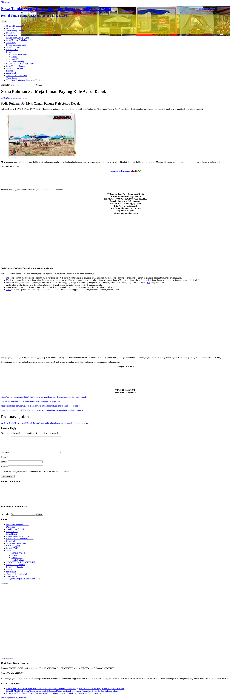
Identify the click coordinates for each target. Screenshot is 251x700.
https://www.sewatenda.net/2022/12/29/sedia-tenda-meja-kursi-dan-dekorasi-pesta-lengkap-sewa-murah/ (44, 397)
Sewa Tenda (11, 52)
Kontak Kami (12, 33)
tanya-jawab (11, 73)
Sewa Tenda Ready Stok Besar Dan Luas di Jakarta (82, 693)
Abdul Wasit (4, 583)
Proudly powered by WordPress (14, 698)
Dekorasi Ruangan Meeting (17, 26)
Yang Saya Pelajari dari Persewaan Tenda (23, 80)
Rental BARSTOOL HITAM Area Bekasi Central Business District (34, 691)
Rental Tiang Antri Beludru (17, 38)
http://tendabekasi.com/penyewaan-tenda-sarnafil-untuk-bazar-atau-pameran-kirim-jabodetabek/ (40, 406)
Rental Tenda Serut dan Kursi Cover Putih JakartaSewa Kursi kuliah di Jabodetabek (41, 688)
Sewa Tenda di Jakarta (15, 66)
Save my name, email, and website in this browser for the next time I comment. (36, 471)
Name (4, 457)
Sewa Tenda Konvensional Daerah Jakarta (20, 423)
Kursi (8, 280)
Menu (4, 21)
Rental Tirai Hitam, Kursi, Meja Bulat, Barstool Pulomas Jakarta (91, 691)
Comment (6, 452)
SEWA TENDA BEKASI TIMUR (20, 64)
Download (10, 28)
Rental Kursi (11, 35)
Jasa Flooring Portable (15, 31)
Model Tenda (17, 59)
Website (4, 466)
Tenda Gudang (18, 61)
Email (4, 462)
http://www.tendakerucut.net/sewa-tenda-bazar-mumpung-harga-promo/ (30, 401)
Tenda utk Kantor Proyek (16, 75)
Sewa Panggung (13, 47)
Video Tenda (11, 78)
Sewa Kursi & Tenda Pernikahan (19, 40)
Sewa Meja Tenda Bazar (16, 45)
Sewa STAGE (12, 49)
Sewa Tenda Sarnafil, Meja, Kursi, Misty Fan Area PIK (101, 688)
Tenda (8, 289)
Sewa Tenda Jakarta (14, 68)
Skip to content (7, 2)
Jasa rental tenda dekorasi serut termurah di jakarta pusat (63, 423)
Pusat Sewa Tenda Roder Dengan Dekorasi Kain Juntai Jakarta (32, 693)
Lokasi (14, 57)
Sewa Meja (11, 42)
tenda (24, 98)
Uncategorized (16, 98)
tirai (148, 282)
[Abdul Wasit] (14, 656)
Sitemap (9, 71)
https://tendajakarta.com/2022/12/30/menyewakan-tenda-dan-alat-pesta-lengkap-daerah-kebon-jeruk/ (42, 410)
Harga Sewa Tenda (19, 54)
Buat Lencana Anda (7, 658)
